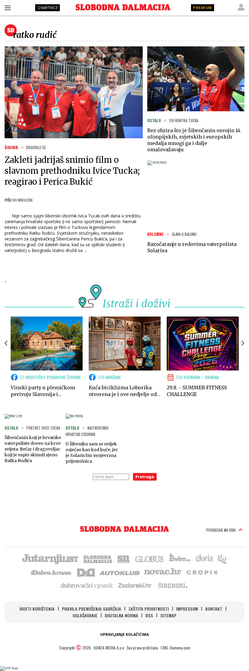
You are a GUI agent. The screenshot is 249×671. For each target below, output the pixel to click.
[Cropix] (201, 572)
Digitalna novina (121, 615)
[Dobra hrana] (51, 572)
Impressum (187, 609)
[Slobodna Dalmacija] (123, 7)
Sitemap (168, 615)
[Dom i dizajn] (86, 572)
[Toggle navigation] (7, 7)
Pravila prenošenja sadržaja (91, 609)
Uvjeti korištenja (37, 609)
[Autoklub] (120, 572)
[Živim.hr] (180, 558)
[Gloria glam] (222, 558)
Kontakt (213, 609)
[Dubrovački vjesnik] (87, 585)
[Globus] (150, 558)
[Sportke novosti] (124, 558)
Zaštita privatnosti (148, 609)
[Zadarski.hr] (135, 585)
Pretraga (144, 476)
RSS (149, 615)
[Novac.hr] (162, 572)
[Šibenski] (172, 585)
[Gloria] (204, 558)
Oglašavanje (85, 615)
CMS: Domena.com (175, 647)
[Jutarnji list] (49, 558)
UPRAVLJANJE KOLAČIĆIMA (124, 634)
